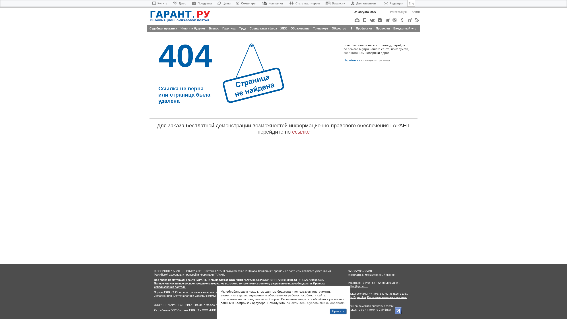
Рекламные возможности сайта (387, 297)
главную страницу (375, 60)
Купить (162, 3)
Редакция (396, 3)
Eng (411, 3)
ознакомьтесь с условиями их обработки (316, 303)
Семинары (248, 3)
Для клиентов (366, 3)
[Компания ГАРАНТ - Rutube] (409, 20)
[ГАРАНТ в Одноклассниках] (402, 20)
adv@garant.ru (357, 297)
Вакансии (338, 3)
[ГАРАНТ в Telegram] (387, 20)
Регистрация (398, 12)
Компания (276, 3)
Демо (182, 3)
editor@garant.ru (358, 286)
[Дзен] (379, 20)
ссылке (301, 132)
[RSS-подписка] (417, 20)
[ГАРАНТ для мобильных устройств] (364, 20)
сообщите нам (354, 52)
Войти (416, 12)
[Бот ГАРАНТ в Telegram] (394, 20)
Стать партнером (307, 3)
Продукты (205, 3)
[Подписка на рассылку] (356, 20)
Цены (227, 3)
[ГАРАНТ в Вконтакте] (372, 20)
